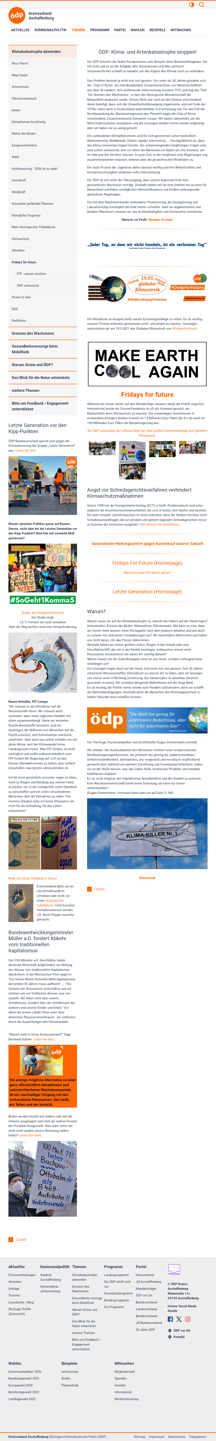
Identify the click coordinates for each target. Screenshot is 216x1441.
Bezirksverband (146, 1302)
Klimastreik (147, 878)
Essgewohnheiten (24, 145)
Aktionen (14, 1282)
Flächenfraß (70, 1385)
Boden (66, 1378)
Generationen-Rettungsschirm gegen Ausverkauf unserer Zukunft (147, 543)
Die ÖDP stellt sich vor (117, 1284)
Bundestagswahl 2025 (23, 1378)
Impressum (157, 1437)
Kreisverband (145, 1275)
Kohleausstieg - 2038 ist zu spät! (34, 169)
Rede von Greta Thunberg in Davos (32, 878)
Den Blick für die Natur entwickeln (41, 377)
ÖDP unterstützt (28, 286)
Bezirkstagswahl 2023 (23, 1392)
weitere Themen (25, 390)
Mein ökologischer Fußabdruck (33, 227)
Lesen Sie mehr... (31, 1135)
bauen (16, 110)
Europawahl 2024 (20, 1385)
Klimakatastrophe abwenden (36, 51)
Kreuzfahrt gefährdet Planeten (32, 204)
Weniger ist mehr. (160, 220)
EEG (15, 309)
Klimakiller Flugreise (26, 215)
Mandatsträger (146, 1289)
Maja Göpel (20, 75)
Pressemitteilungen (22, 1275)
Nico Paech (20, 63)
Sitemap (139, 1437)
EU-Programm (114, 1307)
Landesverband (146, 1309)
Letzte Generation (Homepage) (147, 592)
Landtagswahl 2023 (21, 1399)
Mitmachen (181, 30)
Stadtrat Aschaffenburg (50, 1277)
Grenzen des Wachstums (33, 333)
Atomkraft (19, 180)
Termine (14, 1295)
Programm (99, 30)
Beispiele (158, 30)
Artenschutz (20, 87)
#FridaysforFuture (184, 328)
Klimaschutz (20, 239)
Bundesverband (146, 1316)
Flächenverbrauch (24, 98)
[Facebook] (170, 1319)
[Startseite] (16, 15)
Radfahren (19, 320)
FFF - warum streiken (31, 274)
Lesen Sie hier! (25, 450)
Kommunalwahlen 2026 (24, 1372)
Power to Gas (21, 297)
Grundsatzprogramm (118, 1293)
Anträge (13, 1289)
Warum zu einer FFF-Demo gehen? (147, 573)
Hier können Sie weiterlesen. (160, 524)
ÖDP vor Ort (144, 1295)
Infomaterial (123, 1392)
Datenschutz (176, 1437)
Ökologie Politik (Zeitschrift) (19, 1311)
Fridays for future (24, 262)
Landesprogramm (116, 1275)
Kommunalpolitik (50, 30)
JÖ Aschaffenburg (148, 1282)
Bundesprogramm (116, 1300)
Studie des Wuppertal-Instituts (43, 613)
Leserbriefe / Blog (21, 1302)
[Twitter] (179, 1319)
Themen (78, 30)
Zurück (99, 889)
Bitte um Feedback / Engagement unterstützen (40, 406)
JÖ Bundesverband (149, 1323)
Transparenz (197, 1437)
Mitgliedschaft (125, 1372)
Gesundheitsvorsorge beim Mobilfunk (35, 349)
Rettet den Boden (24, 133)
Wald (15, 157)
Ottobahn (18, 250)
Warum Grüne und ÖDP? (32, 365)
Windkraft (18, 192)
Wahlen (137, 30)
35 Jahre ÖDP (145, 1330)
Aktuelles (20, 30)
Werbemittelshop (127, 1399)
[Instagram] (187, 1319)
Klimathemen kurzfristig (28, 122)
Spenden (121, 1378)
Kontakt (120, 1385)
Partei (120, 30)
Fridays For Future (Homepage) (147, 563)
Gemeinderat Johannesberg (50, 1289)
